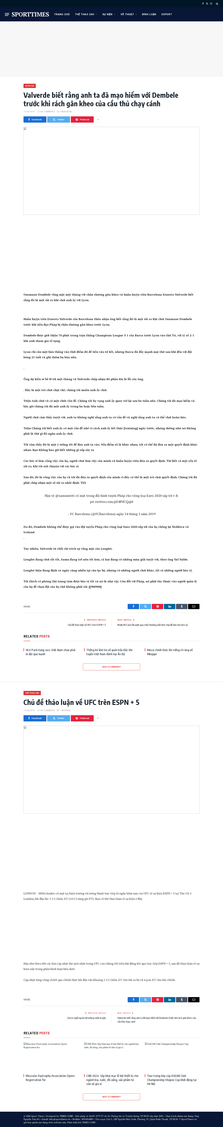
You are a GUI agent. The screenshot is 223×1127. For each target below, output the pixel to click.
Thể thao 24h (84, 14)
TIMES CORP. (67, 1116)
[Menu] (7, 14)
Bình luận (149, 14)
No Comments (47, 111)
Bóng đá (29, 86)
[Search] (216, 3)
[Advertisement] (111, 49)
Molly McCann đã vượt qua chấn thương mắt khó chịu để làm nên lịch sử (152, 624)
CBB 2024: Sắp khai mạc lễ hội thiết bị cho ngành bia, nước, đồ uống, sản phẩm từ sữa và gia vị (112, 1080)
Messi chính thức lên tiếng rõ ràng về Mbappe (170, 652)
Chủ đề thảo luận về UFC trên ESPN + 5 (87, 624)
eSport (166, 14)
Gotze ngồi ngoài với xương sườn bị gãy (86, 1017)
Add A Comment (111, 667)
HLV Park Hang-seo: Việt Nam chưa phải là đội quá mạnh (50, 652)
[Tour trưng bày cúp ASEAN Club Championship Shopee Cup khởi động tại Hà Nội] (172, 1056)
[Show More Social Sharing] (98, 119)
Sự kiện (107, 14)
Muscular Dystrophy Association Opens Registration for (50, 1077)
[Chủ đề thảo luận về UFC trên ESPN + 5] (111, 770)
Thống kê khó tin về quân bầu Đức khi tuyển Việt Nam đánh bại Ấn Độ (109, 652)
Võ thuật (127, 14)
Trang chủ (62, 14)
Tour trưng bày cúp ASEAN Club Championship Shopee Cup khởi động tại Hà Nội (172, 1080)
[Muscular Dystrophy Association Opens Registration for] (51, 1056)
